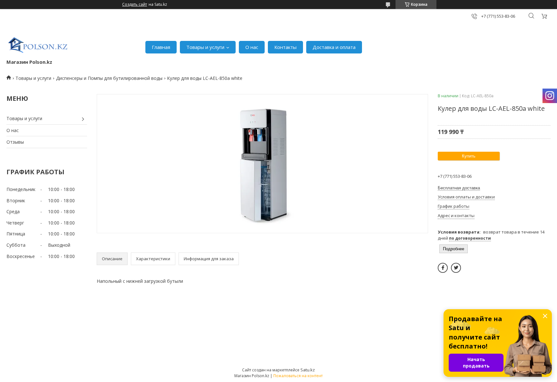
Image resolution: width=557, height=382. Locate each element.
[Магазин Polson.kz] (38, 44)
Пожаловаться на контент (298, 375)
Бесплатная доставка (459, 188)
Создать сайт (134, 4)
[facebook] (443, 268)
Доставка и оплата (334, 47)
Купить (468, 156)
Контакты (285, 47)
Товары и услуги (205, 47)
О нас (251, 47)
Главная (161, 47)
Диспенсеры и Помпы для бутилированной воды (109, 78)
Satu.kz (307, 370)
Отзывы (15, 142)
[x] (456, 268)
